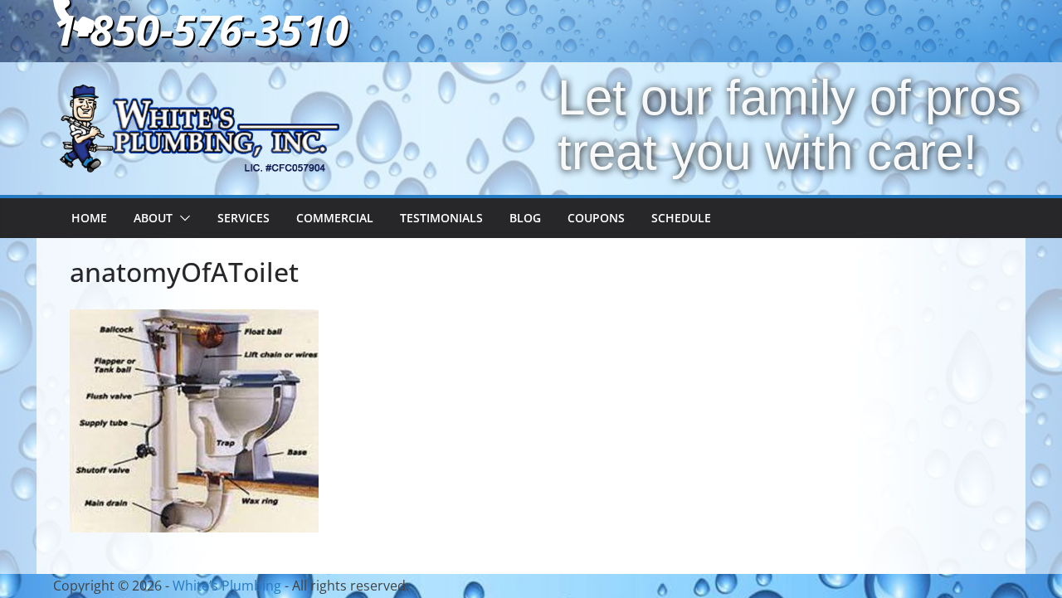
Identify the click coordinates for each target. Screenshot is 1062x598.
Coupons (596, 218)
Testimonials (441, 218)
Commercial (334, 218)
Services (243, 218)
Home (89, 218)
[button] (182, 218)
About (153, 218)
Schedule (681, 218)
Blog (525, 218)
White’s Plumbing (227, 585)
